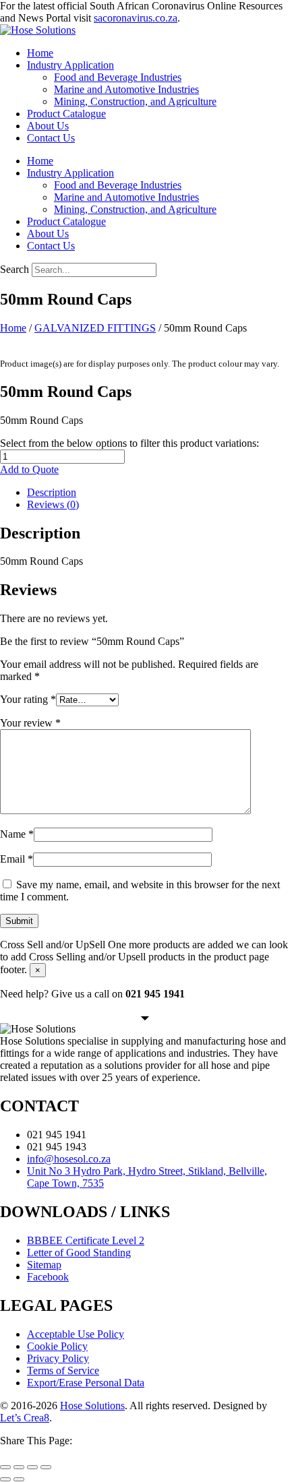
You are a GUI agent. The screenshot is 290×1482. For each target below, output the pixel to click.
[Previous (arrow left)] (5, 1479)
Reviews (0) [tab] (53, 504)
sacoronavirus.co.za (135, 18)
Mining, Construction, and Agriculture (135, 101)
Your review (30, 723)
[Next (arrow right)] (18, 1479)
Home (40, 53)
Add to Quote (29, 469)
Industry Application (70, 65)
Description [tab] (51, 492)
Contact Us (51, 138)
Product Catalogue (66, 113)
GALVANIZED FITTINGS (95, 328)
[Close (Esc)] (45, 1467)
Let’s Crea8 (24, 1417)
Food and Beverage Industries (117, 77)
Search (14, 269)
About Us (48, 125)
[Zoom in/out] (5, 1467)
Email (16, 859)
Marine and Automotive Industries (126, 89)
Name (17, 834)
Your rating (28, 699)
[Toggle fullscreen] (18, 1467)
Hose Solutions (92, 1405)
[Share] (32, 1467)
